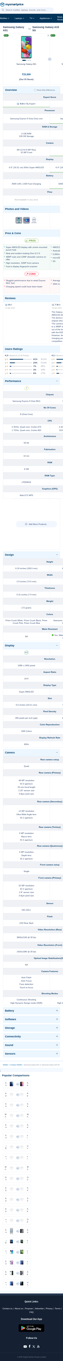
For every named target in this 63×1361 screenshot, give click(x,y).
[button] (3, 10)
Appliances (45, 18)
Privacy (49, 1308)
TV (31, 18)
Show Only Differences (46, 90)
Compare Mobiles (16, 1065)
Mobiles (3, 18)
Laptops (18, 18)
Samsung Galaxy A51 (26, 64)
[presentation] (7, 46)
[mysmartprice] (12, 4)
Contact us (7, 1308)
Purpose (29, 1308)
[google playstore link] (31, 1331)
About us (19, 1308)
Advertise (39, 1308)
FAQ (31, 1312)
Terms (58, 1308)
